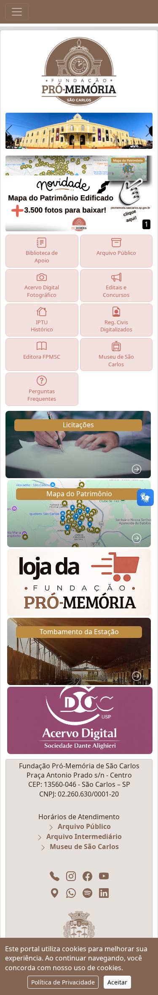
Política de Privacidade (63, 982)
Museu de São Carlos (84, 846)
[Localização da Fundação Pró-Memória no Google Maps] (54, 892)
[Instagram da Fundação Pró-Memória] (71, 876)
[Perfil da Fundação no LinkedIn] (104, 892)
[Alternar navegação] (17, 11)
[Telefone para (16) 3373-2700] (54, 876)
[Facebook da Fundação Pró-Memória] (87, 876)
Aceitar (117, 982)
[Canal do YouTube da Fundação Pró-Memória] (104, 876)
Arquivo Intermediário (84, 836)
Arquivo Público (84, 826)
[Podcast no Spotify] (87, 892)
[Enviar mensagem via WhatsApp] (71, 892)
